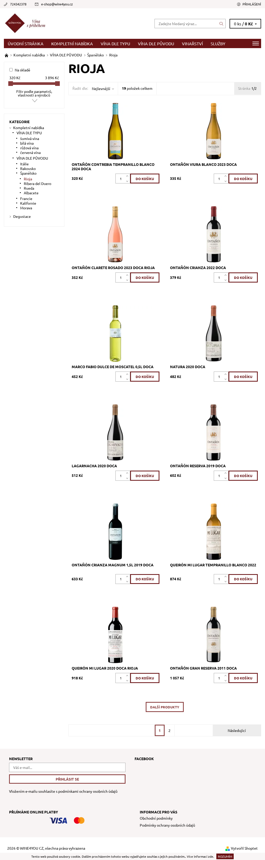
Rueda (29, 188)
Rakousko (28, 168)
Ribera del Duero (37, 183)
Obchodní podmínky (156, 818)
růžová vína (29, 147)
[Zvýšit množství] (128, 176)
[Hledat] (221, 23)
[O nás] (7, 55)
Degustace (22, 216)
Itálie (24, 163)
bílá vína (27, 143)
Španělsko (28, 173)
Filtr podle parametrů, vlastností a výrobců (34, 93)
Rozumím (225, 856)
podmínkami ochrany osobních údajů (87, 791)
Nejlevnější (101, 88)
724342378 (18, 4)
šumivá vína (29, 138)
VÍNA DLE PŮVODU (156, 43)
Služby (218, 43)
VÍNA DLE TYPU (115, 43)
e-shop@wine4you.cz (57, 4)
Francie (26, 198)
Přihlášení (251, 4)
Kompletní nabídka (72, 43)
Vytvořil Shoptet (244, 848)
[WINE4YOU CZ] (68, 23)
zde (210, 856)
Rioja (28, 178)
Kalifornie (28, 203)
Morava (26, 207)
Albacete (31, 192)
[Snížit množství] (128, 181)
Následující (237, 730)
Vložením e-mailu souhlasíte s (63, 791)
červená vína (30, 152)
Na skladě (22, 70)
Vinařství (192, 43)
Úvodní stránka (25, 43)
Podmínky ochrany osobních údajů (167, 825)
